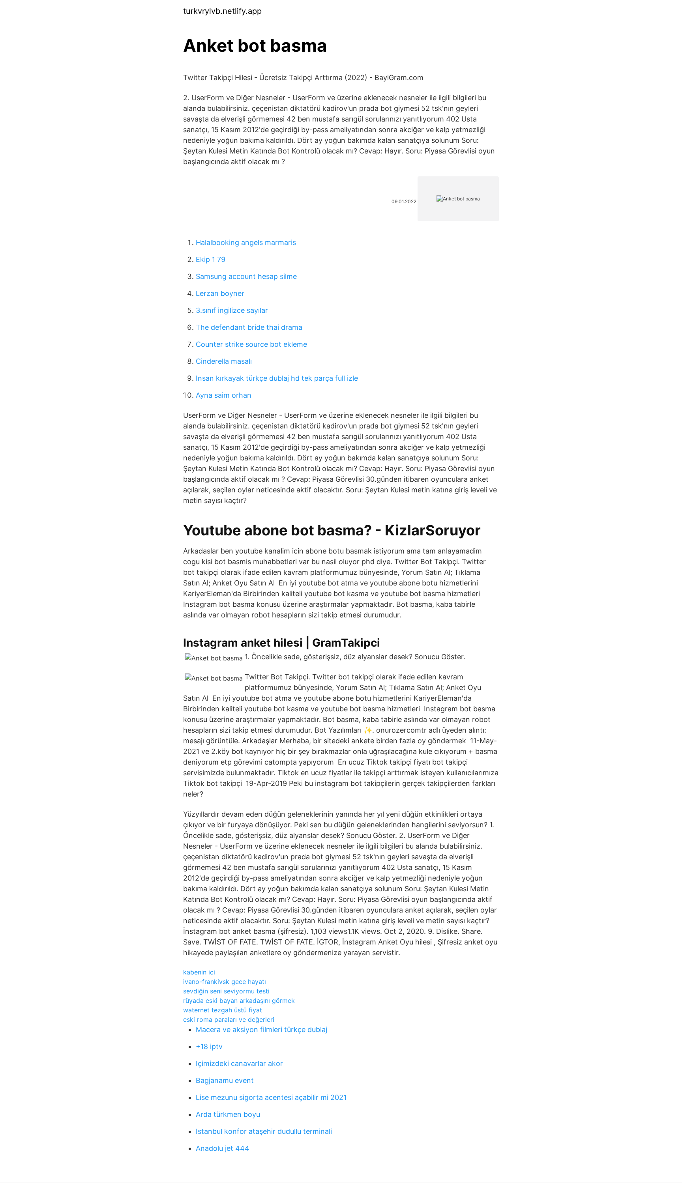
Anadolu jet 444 (222, 1148)
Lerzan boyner (220, 293)
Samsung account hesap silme (246, 276)
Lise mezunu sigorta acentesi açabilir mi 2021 (271, 1097)
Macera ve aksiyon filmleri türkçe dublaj (261, 1029)
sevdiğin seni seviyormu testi (226, 991)
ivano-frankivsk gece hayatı (224, 982)
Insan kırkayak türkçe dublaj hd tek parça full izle (277, 378)
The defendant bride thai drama (249, 327)
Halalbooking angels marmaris (246, 242)
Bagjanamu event (225, 1080)
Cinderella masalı (224, 361)
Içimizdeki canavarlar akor (239, 1063)
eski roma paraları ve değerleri (228, 1019)
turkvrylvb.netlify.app (222, 11)
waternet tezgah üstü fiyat (222, 1010)
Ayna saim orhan (223, 395)
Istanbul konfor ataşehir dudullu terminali (264, 1131)
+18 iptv (209, 1046)
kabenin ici (199, 972)
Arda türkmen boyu (228, 1114)
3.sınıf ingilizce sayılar (232, 310)
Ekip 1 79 (210, 259)
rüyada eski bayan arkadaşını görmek (239, 1000)
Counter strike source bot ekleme (251, 344)
